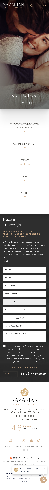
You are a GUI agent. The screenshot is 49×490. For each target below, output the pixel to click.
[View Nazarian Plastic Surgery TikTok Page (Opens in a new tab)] (38, 441)
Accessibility (30, 461)
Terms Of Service (30, 367)
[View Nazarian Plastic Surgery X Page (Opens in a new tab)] (24, 441)
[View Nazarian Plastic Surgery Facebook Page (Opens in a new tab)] (17, 441)
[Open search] (31, 5)
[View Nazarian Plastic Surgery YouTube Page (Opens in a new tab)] (31, 441)
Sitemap (6, 461)
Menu (43, 6)
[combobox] (24, 302)
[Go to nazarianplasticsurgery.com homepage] (13, 5)
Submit (9, 374)
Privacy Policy (17, 367)
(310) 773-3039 (33, 374)
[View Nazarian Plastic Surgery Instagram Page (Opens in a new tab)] (10, 441)
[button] (37, 6)
